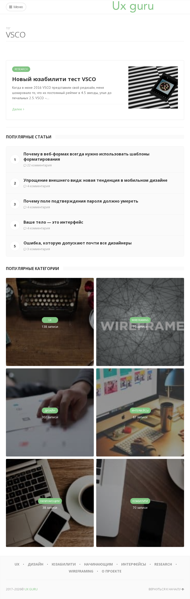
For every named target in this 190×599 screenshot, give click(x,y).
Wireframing (81, 571)
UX (17, 564)
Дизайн (35, 564)
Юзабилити (64, 564)
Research (21, 69)
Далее (17, 109)
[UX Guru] (133, 7)
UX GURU (31, 589)
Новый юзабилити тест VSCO (54, 79)
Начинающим (98, 564)
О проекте (111, 571)
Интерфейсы (133, 564)
